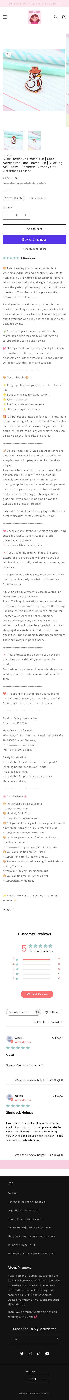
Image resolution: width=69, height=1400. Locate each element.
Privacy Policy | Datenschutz (25, 1219)
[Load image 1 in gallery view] (13, 140)
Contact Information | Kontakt (26, 1201)
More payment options (34, 248)
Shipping (20, 183)
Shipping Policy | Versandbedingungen (31, 1236)
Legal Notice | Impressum (23, 1210)
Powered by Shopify (41, 1393)
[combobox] (48, 1022)
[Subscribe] (57, 1339)
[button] (5, 17)
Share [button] (10, 910)
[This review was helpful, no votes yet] (51, 1080)
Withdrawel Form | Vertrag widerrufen (31, 1253)
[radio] (13, 198)
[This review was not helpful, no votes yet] (59, 1080)
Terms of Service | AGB (21, 1245)
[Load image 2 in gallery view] (34, 140)
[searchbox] (20, 1012)
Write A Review (37, 994)
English (33, 1379)
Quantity (7, 207)
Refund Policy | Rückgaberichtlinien (30, 1227)
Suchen (12, 1193)
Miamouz (29, 1393)
